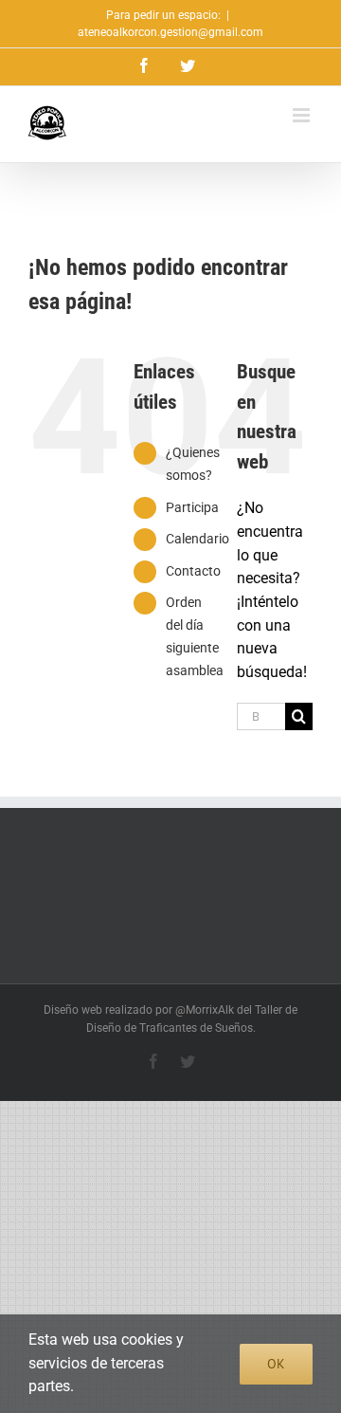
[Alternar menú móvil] (303, 115)
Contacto (193, 570)
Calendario (197, 538)
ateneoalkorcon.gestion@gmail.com (170, 32)
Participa (192, 507)
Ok (276, 1363)
